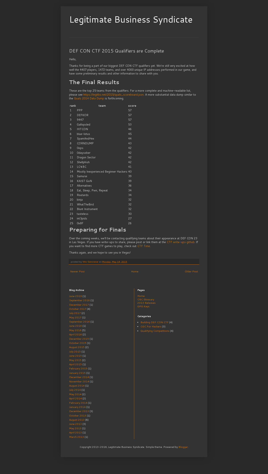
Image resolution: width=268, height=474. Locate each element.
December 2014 (79, 377)
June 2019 (75, 296)
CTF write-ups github (181, 242)
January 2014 (77, 407)
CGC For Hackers (150, 326)
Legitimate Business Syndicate (131, 19)
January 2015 (77, 373)
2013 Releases (146, 303)
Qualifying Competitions (154, 331)
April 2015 (75, 364)
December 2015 (79, 339)
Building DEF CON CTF (154, 322)
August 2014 (77, 385)
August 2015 (77, 347)
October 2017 (77, 309)
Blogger (183, 447)
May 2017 (75, 317)
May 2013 (75, 428)
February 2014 (78, 403)
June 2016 (75, 326)
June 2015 (75, 355)
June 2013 (75, 424)
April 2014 (75, 398)
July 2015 (75, 351)
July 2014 (75, 390)
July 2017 (75, 313)
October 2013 (77, 415)
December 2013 (79, 411)
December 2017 (79, 304)
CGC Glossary (145, 299)
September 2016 (79, 321)
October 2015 (77, 343)
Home (134, 271)
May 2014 (75, 394)
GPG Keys (143, 306)
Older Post (191, 271)
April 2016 (75, 334)
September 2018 (79, 300)
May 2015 (75, 360)
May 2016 (75, 330)
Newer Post (77, 271)
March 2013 (76, 437)
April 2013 (75, 432)
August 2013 (77, 419)
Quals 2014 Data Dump (89, 98)
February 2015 (78, 368)
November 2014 (79, 381)
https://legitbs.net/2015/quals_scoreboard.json (113, 94)
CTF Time (143, 246)
